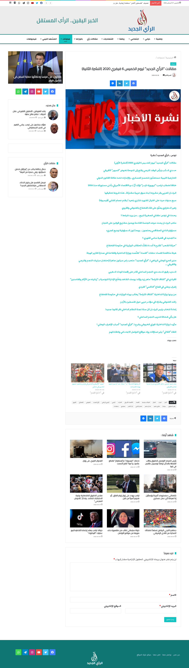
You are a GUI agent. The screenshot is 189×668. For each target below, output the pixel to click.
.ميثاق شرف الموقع (144, 654)
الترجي (113, 402)
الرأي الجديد (96, 402)
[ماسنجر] (113, 83)
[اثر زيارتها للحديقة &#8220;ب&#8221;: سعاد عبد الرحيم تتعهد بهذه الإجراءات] (123, 372)
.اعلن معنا (157, 654)
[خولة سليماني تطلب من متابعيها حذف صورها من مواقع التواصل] (123, 518)
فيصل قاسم (41, 189)
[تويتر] (127, 83)
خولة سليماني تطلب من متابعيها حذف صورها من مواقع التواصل (123, 531)
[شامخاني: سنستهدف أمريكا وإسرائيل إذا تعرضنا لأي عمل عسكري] (160, 483)
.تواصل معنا (167, 654)
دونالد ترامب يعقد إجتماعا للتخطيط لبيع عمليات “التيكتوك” (86, 531)
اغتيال (154, 402)
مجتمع (123, 406)
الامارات (120, 402)
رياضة (122, 39)
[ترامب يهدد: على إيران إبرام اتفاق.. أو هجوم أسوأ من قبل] (123, 483)
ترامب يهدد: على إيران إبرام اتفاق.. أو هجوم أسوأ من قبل (124, 497)
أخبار (165, 402)
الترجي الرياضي (105, 402)
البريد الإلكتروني (167, 606)
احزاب (160, 402)
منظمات (116, 406)
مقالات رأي (92, 39)
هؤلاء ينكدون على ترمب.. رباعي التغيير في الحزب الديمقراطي (30, 126)
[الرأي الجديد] (94, 20)
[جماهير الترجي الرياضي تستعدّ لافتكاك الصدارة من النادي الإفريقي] (160, 518)
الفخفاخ (81, 402)
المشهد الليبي (49, 39)
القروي (74, 402)
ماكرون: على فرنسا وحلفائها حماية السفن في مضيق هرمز (37, 78)
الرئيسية (170, 57)
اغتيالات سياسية (146, 402)
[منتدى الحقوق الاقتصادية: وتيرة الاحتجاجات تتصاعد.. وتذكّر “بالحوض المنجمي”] (86, 483)
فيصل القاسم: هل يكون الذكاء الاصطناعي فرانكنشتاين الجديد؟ (33, 184)
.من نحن (176, 654)
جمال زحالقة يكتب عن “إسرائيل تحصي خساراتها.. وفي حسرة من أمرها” (30, 170)
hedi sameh (40, 131)
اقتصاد (137, 402)
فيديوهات (31, 39)
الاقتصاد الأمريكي (129, 402)
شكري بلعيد (157, 406)
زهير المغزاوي (171, 406)
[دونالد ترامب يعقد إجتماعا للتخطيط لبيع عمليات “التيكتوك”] (86, 518)
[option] (35, 67)
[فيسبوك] (134, 83)
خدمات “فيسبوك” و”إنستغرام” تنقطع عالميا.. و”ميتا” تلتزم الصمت (124, 462)
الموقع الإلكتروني (112, 606)
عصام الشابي (139, 406)
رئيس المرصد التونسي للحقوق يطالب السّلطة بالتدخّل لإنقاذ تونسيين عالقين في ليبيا (160, 463)
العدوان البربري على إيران (92, 461)
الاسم (172, 595)
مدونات (66, 39)
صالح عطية (41, 118)
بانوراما (79, 39)
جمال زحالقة (40, 175)
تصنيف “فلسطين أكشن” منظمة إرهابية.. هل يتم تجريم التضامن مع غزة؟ (121, 3)
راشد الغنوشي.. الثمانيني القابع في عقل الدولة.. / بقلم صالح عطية (29, 112)
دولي (147, 39)
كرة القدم (130, 406)
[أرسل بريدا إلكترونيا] (164, 75)
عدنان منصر (148, 406)
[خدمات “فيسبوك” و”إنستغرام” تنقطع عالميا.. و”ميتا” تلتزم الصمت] (123, 449)
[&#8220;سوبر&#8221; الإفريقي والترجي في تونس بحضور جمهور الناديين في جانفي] (87, 372)
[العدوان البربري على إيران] (86, 449)
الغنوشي (88, 402)
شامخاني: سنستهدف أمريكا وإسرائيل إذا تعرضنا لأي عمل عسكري (161, 497)
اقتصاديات (108, 39)
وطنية (159, 39)
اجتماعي (135, 39)
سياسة (164, 406)
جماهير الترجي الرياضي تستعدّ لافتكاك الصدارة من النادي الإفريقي (160, 531)
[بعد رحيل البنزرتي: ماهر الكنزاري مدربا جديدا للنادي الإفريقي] (159, 372)
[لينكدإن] (120, 83)
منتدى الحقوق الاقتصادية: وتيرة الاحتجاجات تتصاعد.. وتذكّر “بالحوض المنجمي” (88, 498)
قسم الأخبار (168, 75)
